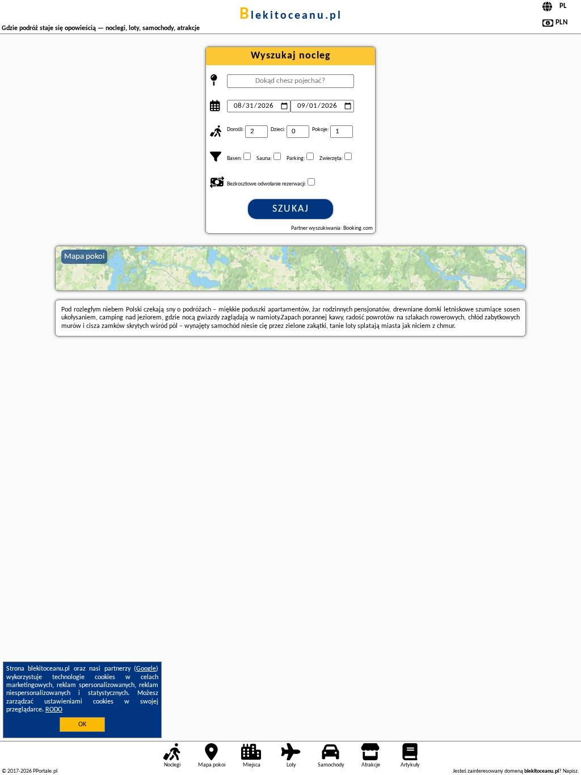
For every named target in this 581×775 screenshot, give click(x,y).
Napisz (570, 771)
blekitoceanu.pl (290, 16)
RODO (53, 709)
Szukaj (290, 209)
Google (146, 669)
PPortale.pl (45, 771)
